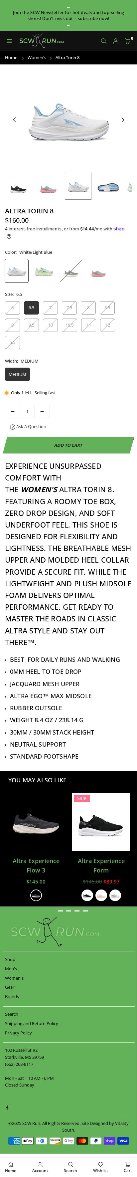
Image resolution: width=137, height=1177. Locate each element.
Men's (11, 969)
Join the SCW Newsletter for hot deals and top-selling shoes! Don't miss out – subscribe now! (68, 15)
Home (11, 57)
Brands (12, 996)
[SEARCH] (104, 41)
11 (88, 325)
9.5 (31, 325)
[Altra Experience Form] (101, 822)
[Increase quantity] (42, 411)
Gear (9, 987)
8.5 (107, 308)
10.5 (69, 325)
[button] (128, 41)
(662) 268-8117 (19, 1064)
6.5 (31, 308)
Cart (128, 1170)
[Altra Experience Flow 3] (36, 822)
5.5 (12, 342)
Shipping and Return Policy (31, 1023)
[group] (68, 119)
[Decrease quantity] (12, 411)
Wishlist (100, 1170)
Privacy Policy (18, 1033)
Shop (10, 959)
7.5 (69, 308)
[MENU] (9, 41)
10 (50, 325)
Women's (37, 57)
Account (40, 1170)
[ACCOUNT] (116, 41)
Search (11, 1014)
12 (107, 325)
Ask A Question (30, 426)
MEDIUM (17, 374)
